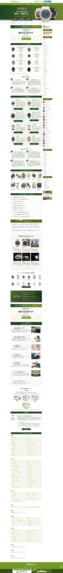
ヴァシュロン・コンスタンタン (46, 71)
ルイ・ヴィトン (45, 73)
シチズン (44, 80)
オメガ (45, 157)
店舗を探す (47, 1)
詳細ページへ (18, 108)
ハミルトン (45, 96)
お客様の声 (45, 182)
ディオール (45, 91)
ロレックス (45, 155)
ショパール (45, 85)
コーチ (45, 174)
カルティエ (45, 161)
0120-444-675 (39, 1)
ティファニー (45, 93)
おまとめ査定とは (46, 188)
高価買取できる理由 (47, 186)
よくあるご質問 (46, 180)
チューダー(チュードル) (46, 89)
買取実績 (45, 184)
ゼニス (44, 87)
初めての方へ (46, 178)
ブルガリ (44, 62)
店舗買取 (26, 38)
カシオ (44, 76)
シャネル (44, 66)
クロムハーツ (45, 172)
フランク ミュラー (46, 64)
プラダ (45, 168)
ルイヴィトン (45, 151)
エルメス (44, 68)
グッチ (44, 78)
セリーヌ (45, 170)
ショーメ (44, 82)
